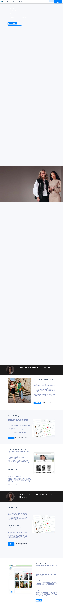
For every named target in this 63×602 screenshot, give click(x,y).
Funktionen (21, 1)
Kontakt (40, 1)
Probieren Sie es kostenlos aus (47, 402)
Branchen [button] (14, 1)
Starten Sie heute (37, 402)
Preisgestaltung (28, 1)
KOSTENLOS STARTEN (12, 23)
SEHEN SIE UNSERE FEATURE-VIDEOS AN (21, 437)
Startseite (9, 1)
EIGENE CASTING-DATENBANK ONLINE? (14, 26)
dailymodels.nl (26, 21)
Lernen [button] (34, 1)
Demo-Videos (11, 437)
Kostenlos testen (58, 2)
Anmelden (46, 1)
